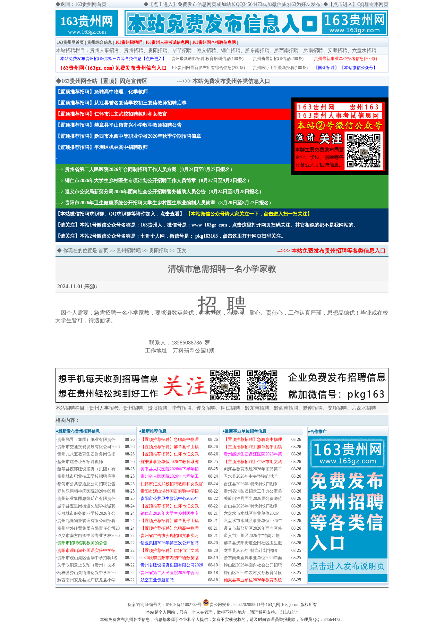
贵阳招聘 (158, 50)
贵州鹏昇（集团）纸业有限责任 (86, 439)
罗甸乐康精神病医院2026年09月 (86, 491)
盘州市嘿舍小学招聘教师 (80, 461)
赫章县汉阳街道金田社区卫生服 (253, 542)
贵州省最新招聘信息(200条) (278, 58)
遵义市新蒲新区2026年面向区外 (253, 528)
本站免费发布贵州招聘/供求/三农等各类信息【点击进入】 (113, 58)
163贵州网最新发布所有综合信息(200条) (208, 67)
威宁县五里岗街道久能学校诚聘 (86, 506)
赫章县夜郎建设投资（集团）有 (86, 469)
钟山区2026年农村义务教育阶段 (253, 572)
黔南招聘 (313, 50)
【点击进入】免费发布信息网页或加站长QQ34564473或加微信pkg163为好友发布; (235, 4)
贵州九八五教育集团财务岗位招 (86, 454)
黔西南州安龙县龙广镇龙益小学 (86, 580)
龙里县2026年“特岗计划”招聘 (250, 550)
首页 (103, 250)
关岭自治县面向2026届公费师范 (253, 498)
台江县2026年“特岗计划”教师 (250, 483)
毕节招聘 (182, 50)
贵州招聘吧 (129, 250)
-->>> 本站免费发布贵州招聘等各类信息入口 (331, 251)
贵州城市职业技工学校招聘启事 (86, 476)
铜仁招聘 (230, 50)
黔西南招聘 (286, 50)
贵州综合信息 (99, 42)
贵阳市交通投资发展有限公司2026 (88, 446)
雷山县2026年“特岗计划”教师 (250, 506)
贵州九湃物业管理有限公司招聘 (86, 520)
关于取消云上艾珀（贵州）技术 (86, 565)
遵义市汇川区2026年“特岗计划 (252, 535)
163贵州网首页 (70, 42)
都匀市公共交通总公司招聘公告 (86, 483)
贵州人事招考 (104, 50)
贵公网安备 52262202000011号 (237, 604)
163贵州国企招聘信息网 (214, 42)
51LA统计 (289, 612)
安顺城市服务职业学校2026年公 (86, 513)
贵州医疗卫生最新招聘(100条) (280, 67)
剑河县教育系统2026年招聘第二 (253, 469)
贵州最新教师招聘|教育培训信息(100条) (207, 58)
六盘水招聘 (364, 50)
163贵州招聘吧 (128, 42)
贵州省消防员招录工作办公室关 (253, 491)
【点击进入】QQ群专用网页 (358, 4)
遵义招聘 (206, 50)
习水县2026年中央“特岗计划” (250, 476)
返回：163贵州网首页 (83, 4)
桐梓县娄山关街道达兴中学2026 (86, 572)
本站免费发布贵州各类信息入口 (231, 81)
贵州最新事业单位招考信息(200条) (345, 58)
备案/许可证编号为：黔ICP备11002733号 (164, 604)
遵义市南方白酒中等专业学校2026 (88, 535)
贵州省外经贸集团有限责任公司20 (88, 528)
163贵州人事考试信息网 (167, 42)
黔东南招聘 (257, 50)
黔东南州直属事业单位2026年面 (253, 557)
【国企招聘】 (326, 67)
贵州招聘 (133, 50)
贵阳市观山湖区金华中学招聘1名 (87, 557)
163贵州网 (86, 21)
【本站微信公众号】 (358, 67)
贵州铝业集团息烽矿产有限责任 (86, 498)
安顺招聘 (337, 50)
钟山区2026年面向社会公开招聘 (253, 565)
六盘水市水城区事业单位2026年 (253, 513)
